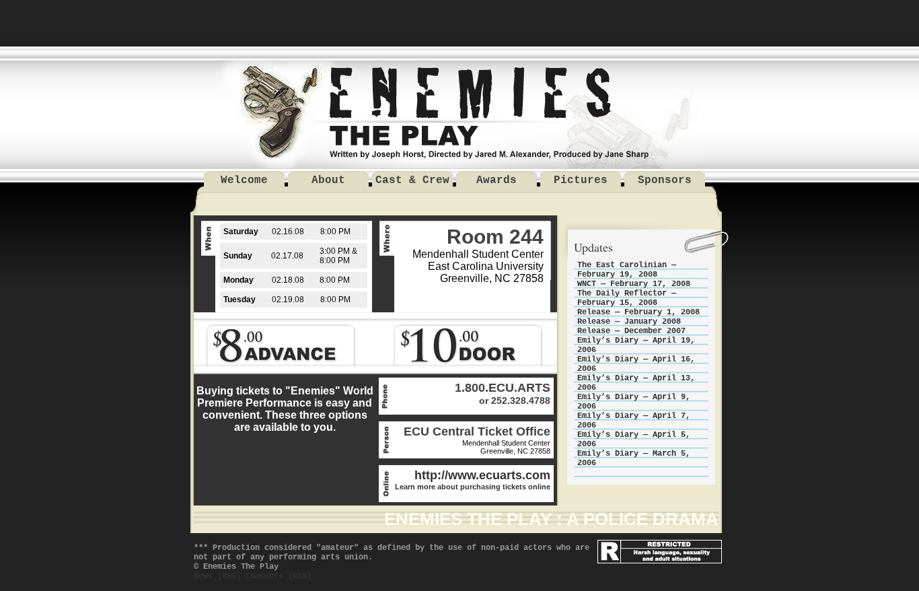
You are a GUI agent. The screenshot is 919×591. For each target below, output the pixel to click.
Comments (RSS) (278, 576)
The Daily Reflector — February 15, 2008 (626, 298)
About (328, 180)
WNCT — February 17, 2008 (633, 284)
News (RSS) (217, 576)
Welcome (244, 180)
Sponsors (665, 180)
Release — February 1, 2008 (638, 312)
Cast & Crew (412, 180)
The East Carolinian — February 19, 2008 (626, 269)
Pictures (581, 180)
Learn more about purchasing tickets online (472, 487)
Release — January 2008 (629, 321)
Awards (496, 180)
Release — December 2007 (631, 331)
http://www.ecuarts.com (482, 475)
